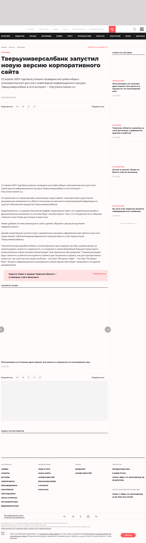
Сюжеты (5, 473)
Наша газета (44, 473)
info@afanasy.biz (121, 469)
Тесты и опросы (9, 498)
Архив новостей (79, 29)
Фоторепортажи (9, 502)
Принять (128, 535)
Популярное (7, 489)
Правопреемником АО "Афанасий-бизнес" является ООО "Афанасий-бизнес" (26, 528)
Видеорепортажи (10, 506)
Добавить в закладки (96, 47)
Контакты (43, 489)
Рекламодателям (97, 29)
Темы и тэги (43, 29)
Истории (5, 477)
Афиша (55, 29)
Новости (31, 29)
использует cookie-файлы (49, 534)
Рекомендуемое (9, 485)
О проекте (43, 485)
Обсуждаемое (8, 494)
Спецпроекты (8, 481)
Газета (65, 29)
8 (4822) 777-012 (112, 29)
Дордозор (80, 469)
